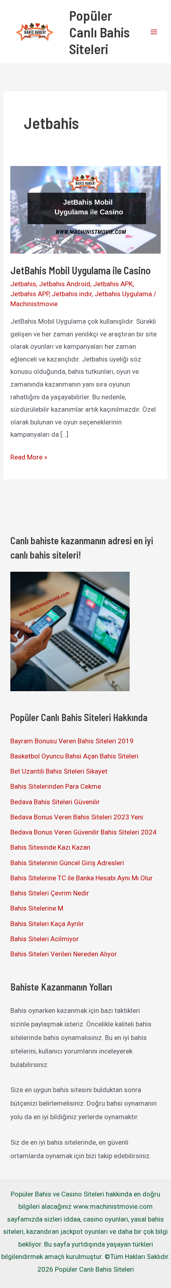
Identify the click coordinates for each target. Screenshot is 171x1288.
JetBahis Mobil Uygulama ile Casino (80, 270)
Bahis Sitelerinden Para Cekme (55, 786)
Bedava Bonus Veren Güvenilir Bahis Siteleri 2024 (83, 832)
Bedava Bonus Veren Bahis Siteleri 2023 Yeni (76, 817)
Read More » (28, 458)
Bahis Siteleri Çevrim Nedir (49, 893)
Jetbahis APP (29, 294)
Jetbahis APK (113, 284)
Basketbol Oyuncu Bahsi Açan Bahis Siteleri (74, 756)
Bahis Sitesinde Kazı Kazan (50, 847)
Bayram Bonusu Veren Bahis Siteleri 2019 (72, 741)
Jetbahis (23, 284)
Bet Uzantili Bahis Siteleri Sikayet (58, 771)
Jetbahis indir (72, 294)
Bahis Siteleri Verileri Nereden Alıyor (63, 954)
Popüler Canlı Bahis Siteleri (99, 32)
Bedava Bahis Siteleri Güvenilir (55, 802)
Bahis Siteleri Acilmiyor (44, 939)
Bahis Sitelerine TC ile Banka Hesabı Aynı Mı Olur (81, 878)
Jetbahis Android (64, 284)
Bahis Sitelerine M (36, 908)
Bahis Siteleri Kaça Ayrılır (47, 924)
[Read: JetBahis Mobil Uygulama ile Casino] (85, 209)
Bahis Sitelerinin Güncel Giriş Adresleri (67, 863)
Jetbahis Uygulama (123, 294)
